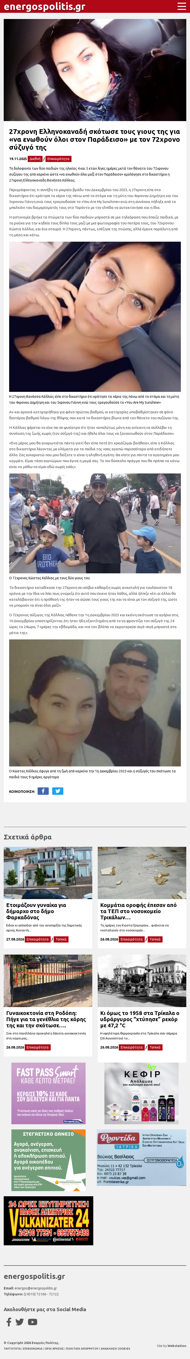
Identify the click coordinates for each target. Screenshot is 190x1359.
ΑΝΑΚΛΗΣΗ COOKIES (115, 1348)
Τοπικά (61, 939)
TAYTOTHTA (13, 1348)
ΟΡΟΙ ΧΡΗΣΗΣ (55, 1348)
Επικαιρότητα (59, 159)
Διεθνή (35, 159)
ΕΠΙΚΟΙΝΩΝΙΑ (33, 1348)
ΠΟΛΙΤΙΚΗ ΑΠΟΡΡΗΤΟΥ (82, 1348)
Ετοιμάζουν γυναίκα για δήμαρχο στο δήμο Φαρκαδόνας (36, 911)
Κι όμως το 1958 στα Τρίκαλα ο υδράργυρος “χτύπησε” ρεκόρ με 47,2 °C (139, 1019)
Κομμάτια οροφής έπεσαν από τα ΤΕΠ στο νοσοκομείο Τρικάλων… (138, 911)
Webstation (176, 1345)
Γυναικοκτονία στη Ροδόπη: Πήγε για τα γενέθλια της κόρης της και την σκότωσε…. (46, 1019)
